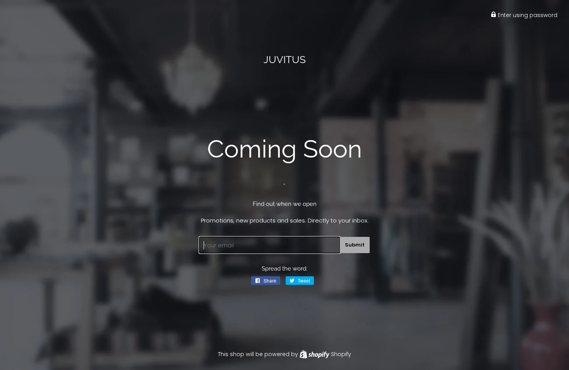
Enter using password (526, 15)
